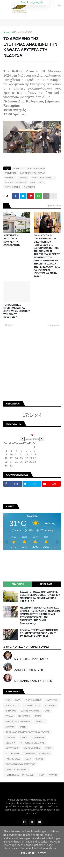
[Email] (46, 196)
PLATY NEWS (29, 187)
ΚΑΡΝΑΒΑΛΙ (10, 177)
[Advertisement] (32, 363)
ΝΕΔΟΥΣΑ (23, 177)
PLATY (41, 182)
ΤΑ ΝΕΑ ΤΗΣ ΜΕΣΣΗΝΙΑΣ (16, 182)
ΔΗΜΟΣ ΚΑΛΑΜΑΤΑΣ (36, 168)
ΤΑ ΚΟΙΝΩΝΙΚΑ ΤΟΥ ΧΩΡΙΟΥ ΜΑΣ (20, 764)
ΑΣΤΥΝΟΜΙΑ (50, 705)
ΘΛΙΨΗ (22, 726)
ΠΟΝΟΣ (39, 758)
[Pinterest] (30, 196)
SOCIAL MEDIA (12, 705)
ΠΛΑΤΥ (28, 758)
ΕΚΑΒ (47, 710)
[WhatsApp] (38, 196)
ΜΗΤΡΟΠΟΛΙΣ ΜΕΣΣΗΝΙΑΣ (32, 742)
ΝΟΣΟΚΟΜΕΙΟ (12, 753)
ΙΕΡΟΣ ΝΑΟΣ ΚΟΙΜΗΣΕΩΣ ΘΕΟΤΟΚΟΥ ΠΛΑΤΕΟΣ (27, 732)
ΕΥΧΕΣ (38, 716)
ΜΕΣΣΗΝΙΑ (10, 742)
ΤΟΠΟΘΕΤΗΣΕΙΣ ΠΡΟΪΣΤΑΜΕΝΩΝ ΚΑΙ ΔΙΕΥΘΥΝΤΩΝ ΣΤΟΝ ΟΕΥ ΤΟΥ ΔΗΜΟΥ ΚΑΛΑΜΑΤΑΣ (16, 311)
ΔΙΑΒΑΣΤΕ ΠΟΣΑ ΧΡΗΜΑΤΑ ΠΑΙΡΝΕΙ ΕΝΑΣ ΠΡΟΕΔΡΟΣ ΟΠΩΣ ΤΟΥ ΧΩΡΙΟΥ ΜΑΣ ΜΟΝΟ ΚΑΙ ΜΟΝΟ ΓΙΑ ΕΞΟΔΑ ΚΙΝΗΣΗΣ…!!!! (40, 596)
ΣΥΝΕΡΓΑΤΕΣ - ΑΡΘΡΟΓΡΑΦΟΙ (26, 647)
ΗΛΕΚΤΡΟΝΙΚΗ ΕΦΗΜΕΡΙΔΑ (32, 173)
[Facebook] (15, 196)
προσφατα (46, 584)
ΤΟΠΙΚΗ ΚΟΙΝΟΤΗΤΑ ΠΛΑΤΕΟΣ (19, 774)
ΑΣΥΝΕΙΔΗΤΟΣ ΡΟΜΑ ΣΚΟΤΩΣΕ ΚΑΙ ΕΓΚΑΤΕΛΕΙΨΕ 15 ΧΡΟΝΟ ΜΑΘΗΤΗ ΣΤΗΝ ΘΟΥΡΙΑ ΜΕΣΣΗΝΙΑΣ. (39, 633)
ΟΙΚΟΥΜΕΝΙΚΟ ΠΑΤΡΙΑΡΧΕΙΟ (37, 753)
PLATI (32, 182)
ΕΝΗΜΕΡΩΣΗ (11, 173)
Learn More (27, 853)
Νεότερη (9, 325)
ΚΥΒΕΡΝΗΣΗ (38, 737)
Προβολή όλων (54, 205)
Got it (42, 853)
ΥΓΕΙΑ (41, 774)
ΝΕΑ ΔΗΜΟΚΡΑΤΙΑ (32, 748)
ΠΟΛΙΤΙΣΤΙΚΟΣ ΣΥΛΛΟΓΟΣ (43, 177)
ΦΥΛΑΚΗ (53, 774)
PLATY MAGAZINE (12, 187)
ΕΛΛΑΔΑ (9, 716)
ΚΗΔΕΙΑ (23, 737)
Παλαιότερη (53, 325)
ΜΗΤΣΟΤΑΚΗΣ (12, 748)
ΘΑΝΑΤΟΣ (40, 721)
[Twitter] (23, 196)
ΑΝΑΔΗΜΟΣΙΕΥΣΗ (32, 705)
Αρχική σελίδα (10, 32)
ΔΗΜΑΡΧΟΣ (25, 32)
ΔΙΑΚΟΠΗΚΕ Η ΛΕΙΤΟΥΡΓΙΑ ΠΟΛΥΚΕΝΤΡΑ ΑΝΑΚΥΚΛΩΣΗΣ (11, 240)
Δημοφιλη (18, 584)
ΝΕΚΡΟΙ (48, 748)
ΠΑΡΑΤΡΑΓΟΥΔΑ (13, 758)
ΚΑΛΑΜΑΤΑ (10, 737)
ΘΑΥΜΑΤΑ (10, 726)
